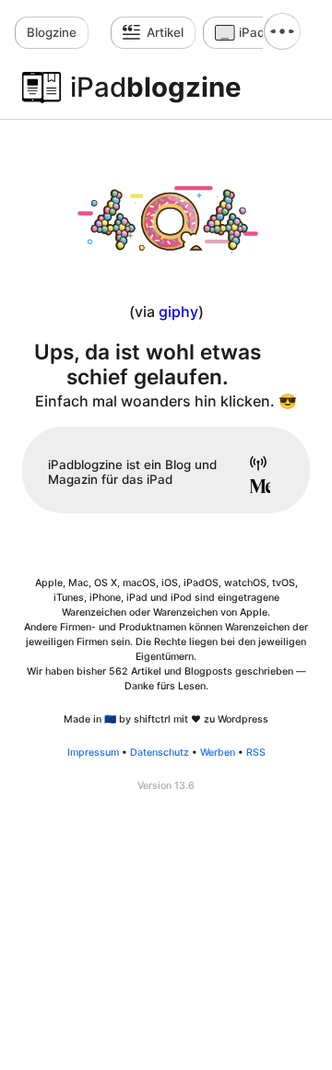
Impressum (93, 752)
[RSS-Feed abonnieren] (252, 465)
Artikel (165, 32)
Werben (217, 752)
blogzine (156, 87)
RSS (256, 752)
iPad (252, 32)
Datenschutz (159, 752)
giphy (178, 311)
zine (52, 32)
